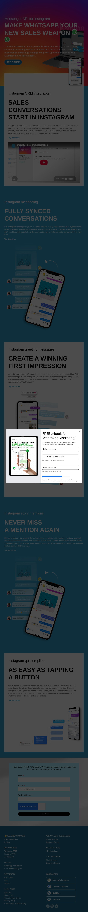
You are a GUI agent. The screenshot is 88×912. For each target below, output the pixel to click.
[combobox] (46, 457)
